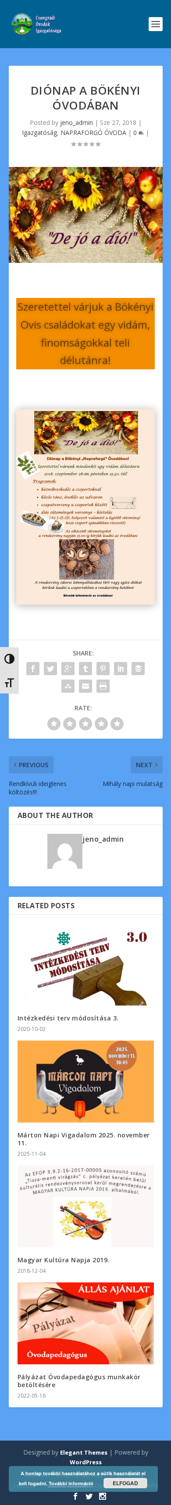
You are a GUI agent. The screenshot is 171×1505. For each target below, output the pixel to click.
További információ (71, 1483)
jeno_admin (76, 122)
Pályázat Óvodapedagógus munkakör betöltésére (79, 1381)
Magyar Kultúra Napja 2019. (64, 1260)
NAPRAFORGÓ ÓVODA (93, 132)
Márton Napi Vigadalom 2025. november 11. (84, 1139)
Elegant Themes (83, 1452)
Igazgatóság (39, 132)
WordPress (86, 1462)
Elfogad (125, 1483)
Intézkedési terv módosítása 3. (68, 1018)
